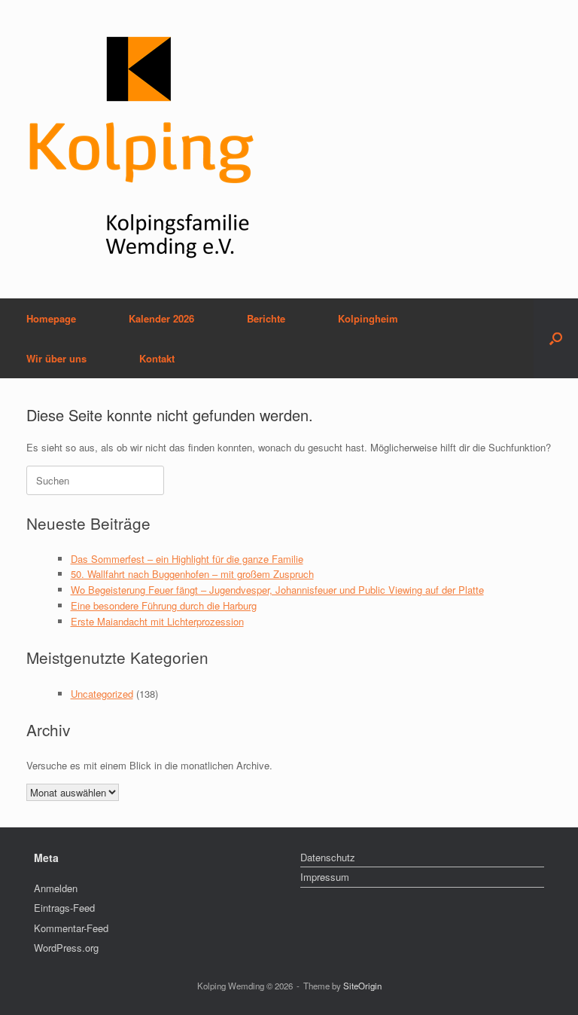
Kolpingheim (368, 318)
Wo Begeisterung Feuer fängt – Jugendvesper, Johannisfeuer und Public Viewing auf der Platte (277, 589)
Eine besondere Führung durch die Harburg (164, 605)
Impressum (324, 877)
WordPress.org (66, 947)
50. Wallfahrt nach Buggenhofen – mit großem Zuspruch (192, 574)
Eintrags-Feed (64, 907)
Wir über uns (56, 358)
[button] (556, 338)
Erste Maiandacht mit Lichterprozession (157, 621)
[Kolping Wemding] (141, 149)
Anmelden (56, 888)
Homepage (51, 318)
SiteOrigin (362, 986)
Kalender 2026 (161, 318)
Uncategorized (102, 693)
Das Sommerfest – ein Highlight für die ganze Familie (187, 559)
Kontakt (157, 358)
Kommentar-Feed (71, 928)
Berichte (266, 318)
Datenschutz (327, 857)
